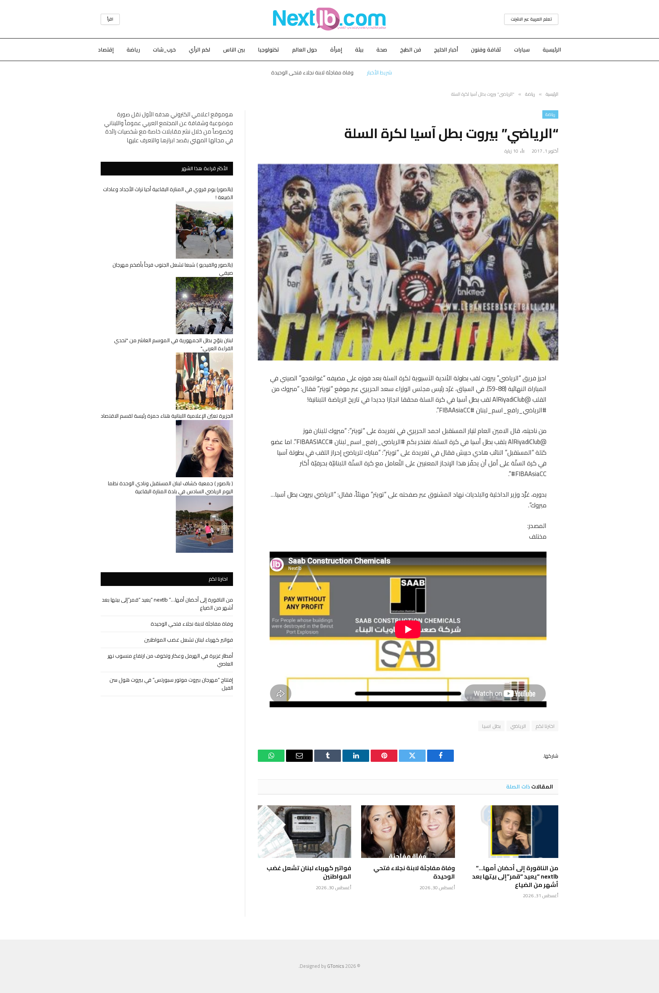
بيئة (359, 50)
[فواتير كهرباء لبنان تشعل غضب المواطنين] (304, 831)
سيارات (522, 50)
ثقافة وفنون (486, 50)
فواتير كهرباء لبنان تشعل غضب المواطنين (309, 872)
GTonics (335, 965)
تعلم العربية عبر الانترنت (531, 19)
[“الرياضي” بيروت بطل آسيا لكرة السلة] (408, 262)
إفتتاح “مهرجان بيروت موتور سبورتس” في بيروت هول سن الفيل (171, 684)
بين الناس (234, 50)
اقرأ (110, 19)
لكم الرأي (199, 50)
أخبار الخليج (446, 50)
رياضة (133, 50)
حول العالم (304, 50)
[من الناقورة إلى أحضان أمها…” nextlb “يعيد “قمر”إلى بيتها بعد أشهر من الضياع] (511, 831)
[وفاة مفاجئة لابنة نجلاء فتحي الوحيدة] (408, 831)
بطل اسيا (491, 726)
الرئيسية (552, 50)
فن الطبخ (410, 50)
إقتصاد (106, 50)
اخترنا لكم (545, 726)
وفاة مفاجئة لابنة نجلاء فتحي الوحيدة (312, 72)
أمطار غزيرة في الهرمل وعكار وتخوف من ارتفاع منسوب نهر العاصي (170, 660)
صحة (381, 50)
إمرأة (336, 50)
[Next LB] (329, 19)
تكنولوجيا (268, 50)
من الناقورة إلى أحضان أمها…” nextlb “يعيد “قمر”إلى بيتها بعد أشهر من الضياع (515, 876)
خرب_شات (164, 50)
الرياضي (518, 726)
